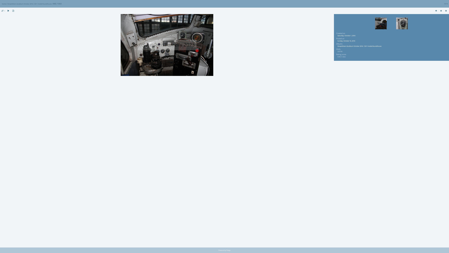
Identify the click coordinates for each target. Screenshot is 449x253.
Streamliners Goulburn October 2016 (20, 4)
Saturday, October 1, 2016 (346, 36)
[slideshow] (8, 10)
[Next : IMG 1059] (446, 10)
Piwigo (228, 250)
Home (4, 4)
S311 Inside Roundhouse (42, 4)
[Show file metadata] (13, 10)
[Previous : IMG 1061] (441, 10)
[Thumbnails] (436, 10)
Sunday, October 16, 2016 (346, 41)
